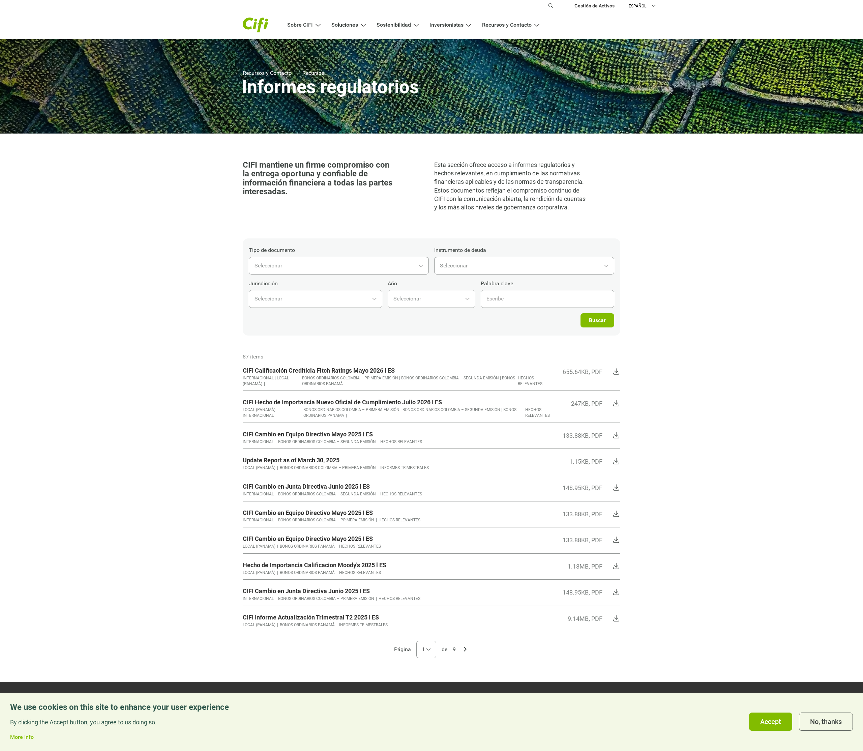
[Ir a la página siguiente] (465, 648)
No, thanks (826, 722)
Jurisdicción (263, 283)
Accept (770, 722)
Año (392, 283)
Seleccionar (268, 265)
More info (22, 737)
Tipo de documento (272, 250)
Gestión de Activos (594, 5)
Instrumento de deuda (460, 250)
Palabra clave (497, 283)
